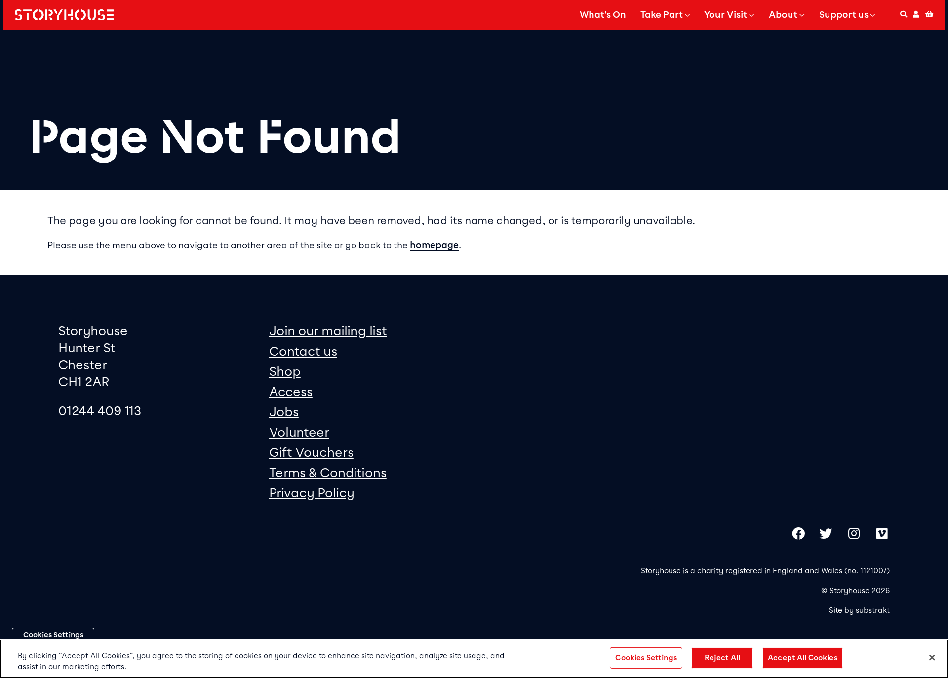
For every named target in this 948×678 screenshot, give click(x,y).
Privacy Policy (312, 492)
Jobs (284, 411)
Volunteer (299, 431)
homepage (434, 245)
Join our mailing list (328, 330)
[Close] (932, 658)
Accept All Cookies (802, 657)
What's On (603, 14)
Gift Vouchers (311, 452)
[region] (474, 658)
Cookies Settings (53, 634)
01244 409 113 (99, 410)
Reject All (722, 657)
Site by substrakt (859, 610)
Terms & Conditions (328, 472)
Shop (285, 371)
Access (291, 391)
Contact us (303, 351)
